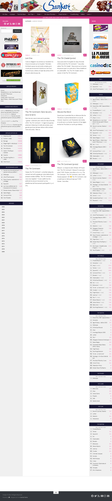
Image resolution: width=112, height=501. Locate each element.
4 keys (94, 461)
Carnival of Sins (7, 195)
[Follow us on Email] (19, 24)
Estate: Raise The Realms (99, 242)
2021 (3, 220)
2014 (3, 238)
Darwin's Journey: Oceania (99, 126)
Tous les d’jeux (21, 14)
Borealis (95, 158)
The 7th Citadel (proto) (66, 58)
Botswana (95, 285)
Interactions (4, 95)
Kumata (95, 456)
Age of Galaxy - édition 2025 (100, 99)
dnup (94, 118)
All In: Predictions (97, 470)
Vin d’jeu (5, 14)
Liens (88, 14)
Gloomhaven (7, 162)
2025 (3, 209)
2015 (3, 236)
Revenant (95, 200)
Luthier (94, 115)
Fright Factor (96, 292)
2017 (3, 230)
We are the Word (64, 112)
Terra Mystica (7, 148)
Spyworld (6, 183)
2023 (3, 214)
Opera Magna (7, 193)
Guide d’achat (62, 14)
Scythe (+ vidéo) (8, 138)
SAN (94, 398)
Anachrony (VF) (7, 136)
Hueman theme (24, 497)
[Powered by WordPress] (9, 497)
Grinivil (2, 90)
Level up (95, 295)
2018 (3, 228)
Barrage (6, 141)
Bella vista (95, 305)
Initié (26, 109)
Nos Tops (30, 14)
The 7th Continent (32, 168)
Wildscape (6, 174)
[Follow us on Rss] (11, 24)
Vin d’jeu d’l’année (49, 14)
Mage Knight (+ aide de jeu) (10, 143)
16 (85, 161)
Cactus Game (96, 302)
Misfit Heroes (96, 458)
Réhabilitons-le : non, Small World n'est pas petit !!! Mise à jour (100, 121)
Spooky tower (96, 401)
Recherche (3, 28)
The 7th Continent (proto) (67, 164)
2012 (3, 243)
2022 (3, 217)
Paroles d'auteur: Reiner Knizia (11, 190)
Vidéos (83, 14)
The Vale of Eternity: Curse (99, 222)
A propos (12, 14)
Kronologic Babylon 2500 (99, 147)
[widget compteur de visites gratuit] (13, 81)
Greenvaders (96, 156)
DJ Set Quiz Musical (98, 153)
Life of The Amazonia (9, 177)
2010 (3, 249)
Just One (28, 58)
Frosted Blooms (97, 110)
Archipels (95, 467)
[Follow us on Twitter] (8, 24)
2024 (3, 212)
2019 (3, 225)
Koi (93, 144)
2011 (3, 246)
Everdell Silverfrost (98, 198)
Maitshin (95, 226)
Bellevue (13, 114)
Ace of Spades (7, 198)
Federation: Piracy (97, 193)
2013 (3, 241)
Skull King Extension (98, 307)
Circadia (95, 290)
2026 (3, 207)
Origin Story (96, 239)
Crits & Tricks (96, 232)
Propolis (95, 396)
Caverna (6, 155)
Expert (59, 55)
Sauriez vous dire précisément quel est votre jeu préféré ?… (10, 117)
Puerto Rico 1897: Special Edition (101, 106)
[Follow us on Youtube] (13, 24)
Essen (39, 14)
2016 (3, 233)
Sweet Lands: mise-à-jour (7, 97)
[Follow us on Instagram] (16, 24)
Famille (27, 55)
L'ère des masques (97, 453)
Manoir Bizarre (96, 300)
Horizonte (95, 113)
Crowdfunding (74, 14)
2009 (3, 251)
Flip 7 (94, 297)
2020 (3, 222)
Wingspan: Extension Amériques (101, 340)
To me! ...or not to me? (98, 287)
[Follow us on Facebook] (5, 24)
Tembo (94, 135)
